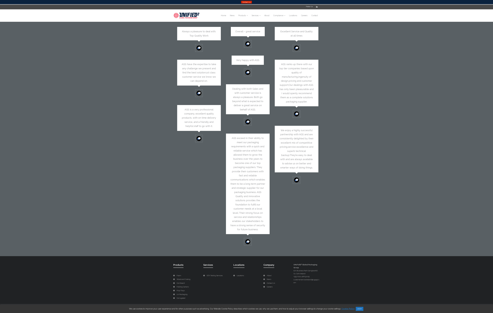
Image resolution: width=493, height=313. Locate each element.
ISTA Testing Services (215, 276)
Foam (179, 276)
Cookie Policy (348, 309)
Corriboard (181, 283)
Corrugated (181, 298)
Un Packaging (182, 294)
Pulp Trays (181, 290)
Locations (240, 276)
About (269, 276)
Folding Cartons (183, 287)
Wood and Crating (183, 279)
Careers (270, 287)
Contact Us (271, 283)
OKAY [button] (359, 309)
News (269, 279)
